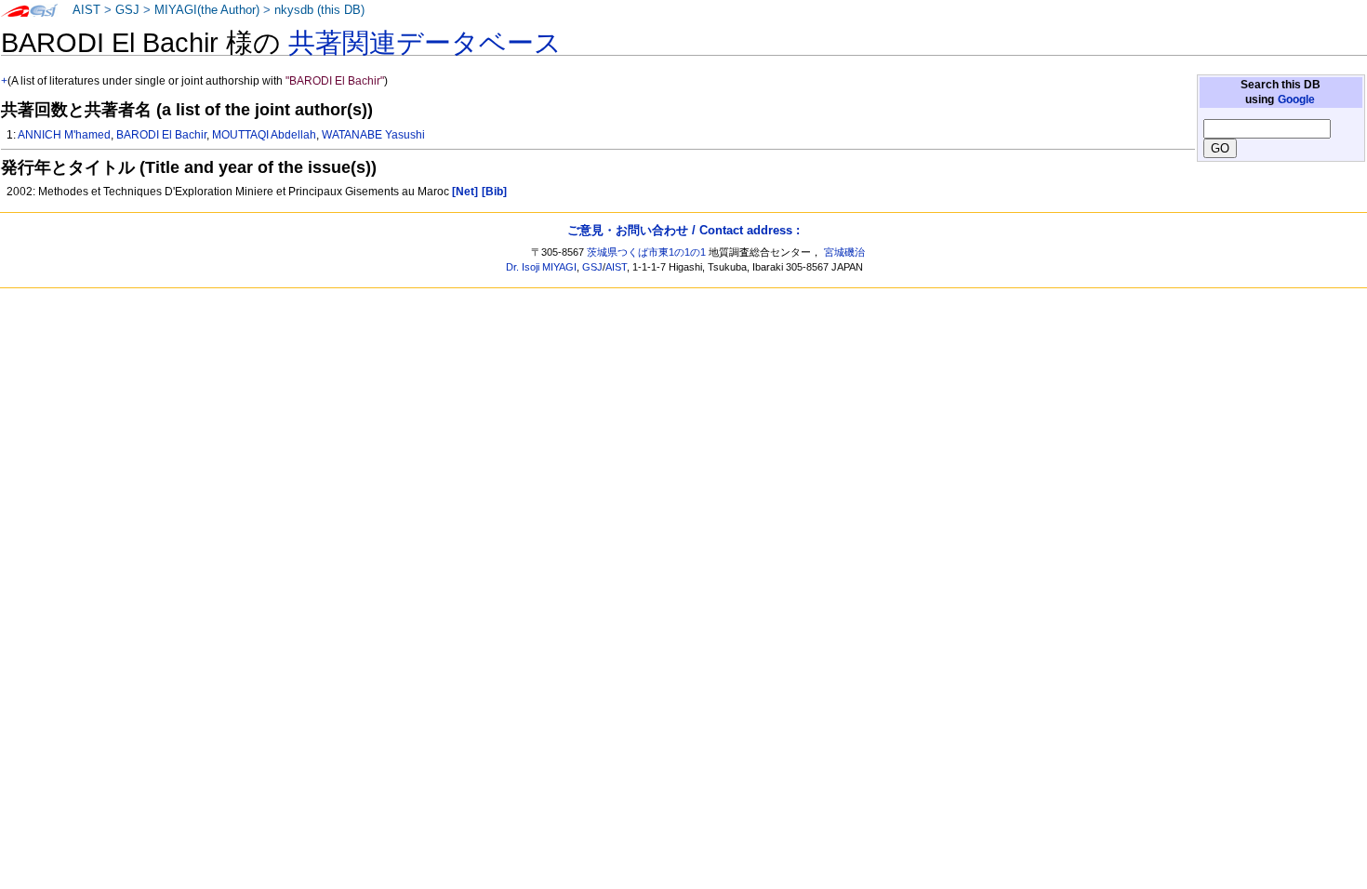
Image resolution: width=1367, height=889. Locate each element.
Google (1296, 99)
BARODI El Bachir (161, 134)
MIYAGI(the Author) (206, 10)
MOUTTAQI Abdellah (264, 134)
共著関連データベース (425, 43)
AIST (86, 10)
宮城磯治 (844, 252)
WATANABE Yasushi (373, 134)
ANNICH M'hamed (64, 134)
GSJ (127, 10)
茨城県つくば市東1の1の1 (646, 252)
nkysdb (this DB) (319, 10)
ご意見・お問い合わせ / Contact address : (683, 230)
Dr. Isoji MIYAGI (541, 266)
